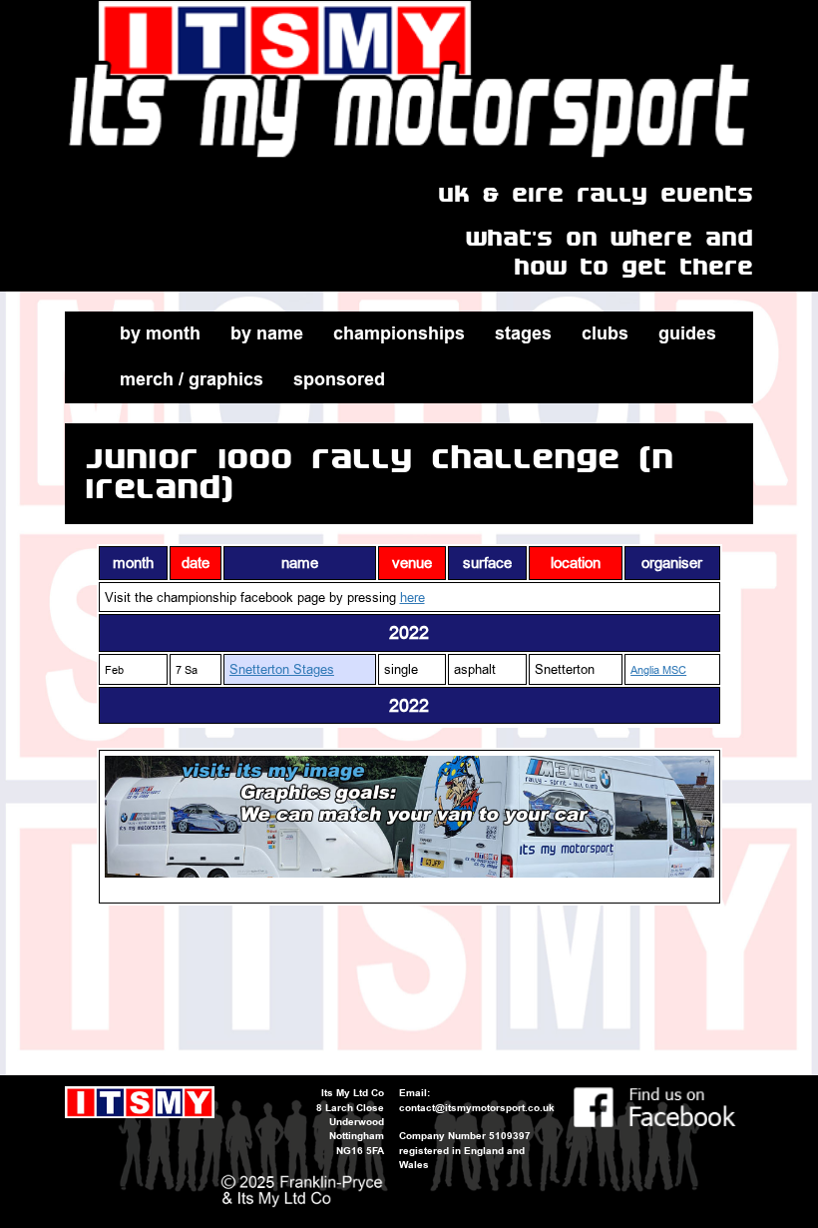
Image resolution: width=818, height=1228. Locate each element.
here (412, 597)
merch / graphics (191, 379)
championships (399, 333)
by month (160, 333)
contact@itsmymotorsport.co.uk (477, 1107)
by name (266, 333)
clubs (605, 333)
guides (687, 333)
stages (523, 333)
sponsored (339, 379)
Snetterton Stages (281, 669)
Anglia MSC (658, 670)
